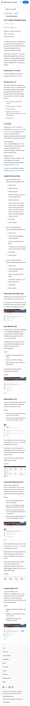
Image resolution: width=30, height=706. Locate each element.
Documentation (8, 13)
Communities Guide (11, 16)
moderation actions (17, 76)
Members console (14, 164)
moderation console (17, 54)
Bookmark (8, 27)
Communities (11, 34)
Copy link (15, 27)
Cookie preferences (8, 696)
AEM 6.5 (16, 13)
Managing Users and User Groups (15, 170)
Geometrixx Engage (14, 127)
